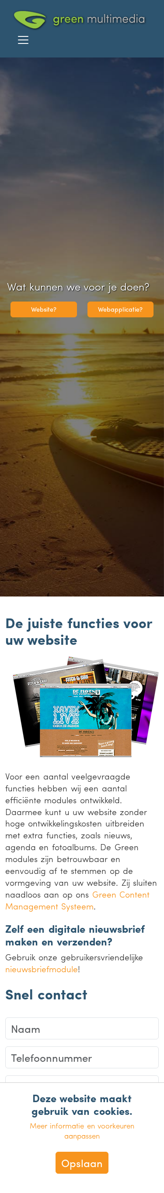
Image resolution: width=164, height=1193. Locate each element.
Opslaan (82, 1162)
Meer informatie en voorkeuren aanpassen (82, 1130)
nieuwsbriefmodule (41, 969)
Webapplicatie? (120, 309)
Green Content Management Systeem (77, 900)
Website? (43, 309)
